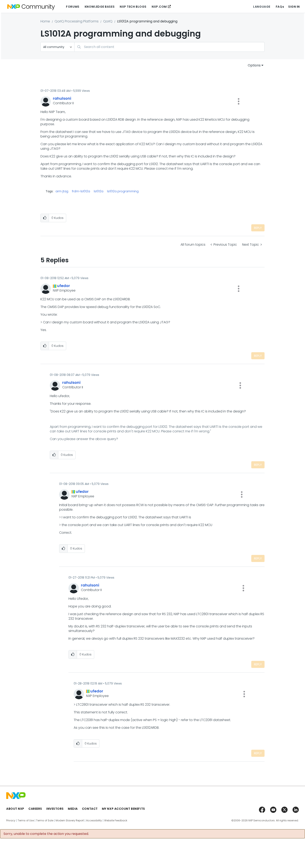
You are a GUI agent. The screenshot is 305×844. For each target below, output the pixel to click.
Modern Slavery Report (70, 820)
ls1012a (98, 191)
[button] (238, 101)
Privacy (10, 820)
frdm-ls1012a (81, 191)
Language (261, 7)
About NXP (15, 809)
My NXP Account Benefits (123, 809)
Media (73, 809)
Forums (72, 7)
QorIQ (107, 21)
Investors (55, 809)
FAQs (280, 7)
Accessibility (94, 820)
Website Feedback (115, 820)
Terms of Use (26, 820)
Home (45, 21)
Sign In (294, 7)
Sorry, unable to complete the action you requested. (46, 834)
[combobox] (169, 47)
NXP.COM (159, 7)
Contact (90, 809)
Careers (35, 809)
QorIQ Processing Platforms (77, 21)
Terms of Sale (44, 820)
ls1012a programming (123, 191)
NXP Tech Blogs (133, 7)
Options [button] (254, 65)
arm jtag (61, 191)
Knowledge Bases (100, 7)
